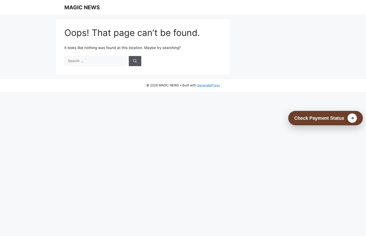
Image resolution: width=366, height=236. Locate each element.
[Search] (135, 61)
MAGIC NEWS (82, 7)
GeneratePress (208, 85)
